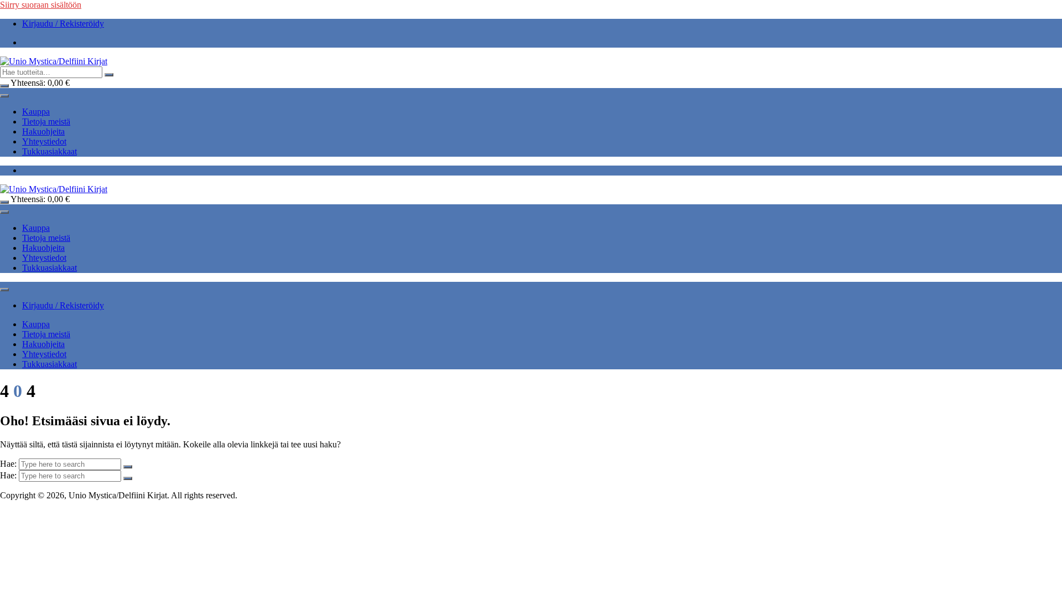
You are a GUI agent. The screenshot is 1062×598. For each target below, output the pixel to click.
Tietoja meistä (46, 121)
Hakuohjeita (43, 131)
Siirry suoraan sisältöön (40, 4)
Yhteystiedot (44, 141)
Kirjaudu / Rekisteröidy (63, 23)
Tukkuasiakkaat (49, 151)
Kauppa (36, 111)
